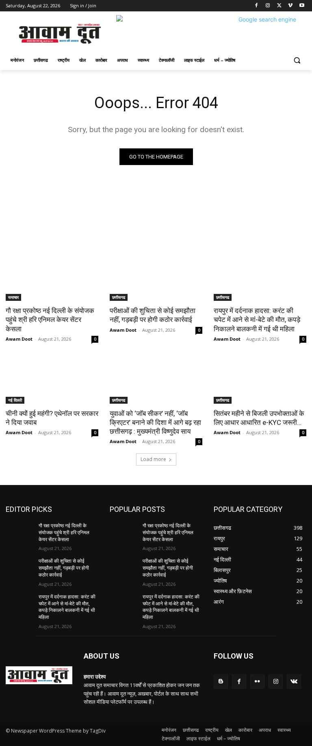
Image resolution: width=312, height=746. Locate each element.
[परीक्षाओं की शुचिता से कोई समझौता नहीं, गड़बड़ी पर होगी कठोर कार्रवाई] (156, 277)
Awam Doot (19, 339)
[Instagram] (268, 6)
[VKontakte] (294, 681)
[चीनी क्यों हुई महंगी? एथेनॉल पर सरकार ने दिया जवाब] (52, 380)
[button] (296, 60)
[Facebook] (256, 6)
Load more (153, 459)
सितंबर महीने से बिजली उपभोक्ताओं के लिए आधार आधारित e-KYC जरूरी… (259, 417)
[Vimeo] (290, 6)
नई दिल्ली (15, 400)
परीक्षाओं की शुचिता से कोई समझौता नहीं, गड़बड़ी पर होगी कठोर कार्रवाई (152, 315)
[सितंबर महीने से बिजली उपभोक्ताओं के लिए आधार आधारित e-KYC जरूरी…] (260, 380)
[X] (279, 6)
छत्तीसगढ (118, 297)
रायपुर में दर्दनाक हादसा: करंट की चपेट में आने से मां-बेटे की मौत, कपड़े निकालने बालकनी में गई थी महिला (257, 320)
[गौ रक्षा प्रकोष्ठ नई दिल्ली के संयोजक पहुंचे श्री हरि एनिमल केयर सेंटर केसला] (52, 277)
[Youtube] (301, 6)
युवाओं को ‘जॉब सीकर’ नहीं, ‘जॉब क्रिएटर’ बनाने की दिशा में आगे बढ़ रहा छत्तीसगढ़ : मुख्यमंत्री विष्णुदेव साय (155, 422)
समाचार (13, 297)
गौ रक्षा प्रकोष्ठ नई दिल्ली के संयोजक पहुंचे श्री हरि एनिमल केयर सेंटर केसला (50, 320)
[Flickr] (257, 681)
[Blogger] (221, 681)
